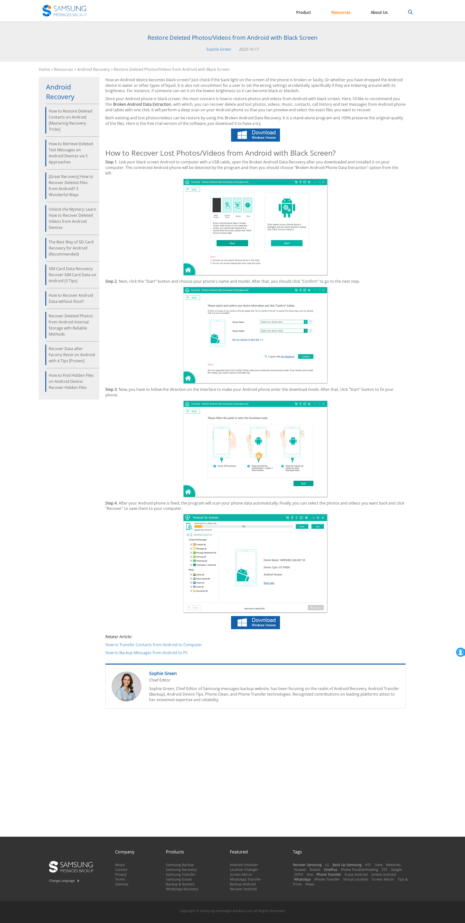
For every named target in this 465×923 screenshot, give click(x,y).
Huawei (300, 869)
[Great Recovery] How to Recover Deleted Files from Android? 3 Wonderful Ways (71, 185)
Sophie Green (218, 49)
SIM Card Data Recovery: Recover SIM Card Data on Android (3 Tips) (72, 274)
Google (396, 869)
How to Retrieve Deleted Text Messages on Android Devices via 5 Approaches (71, 153)
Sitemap (121, 884)
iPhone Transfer (327, 879)
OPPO (298, 874)
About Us (379, 12)
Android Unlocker (244, 864)
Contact (121, 869)
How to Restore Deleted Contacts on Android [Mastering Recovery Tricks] (70, 120)
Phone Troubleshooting (359, 869)
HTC (368, 864)
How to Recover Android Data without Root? (71, 298)
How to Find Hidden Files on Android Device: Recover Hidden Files (71, 381)
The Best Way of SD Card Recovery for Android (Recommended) (71, 248)
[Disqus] (255, 774)
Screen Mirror (241, 874)
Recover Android (243, 889)
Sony (379, 864)
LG (327, 864)
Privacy (120, 874)
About (120, 864)
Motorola (393, 864)
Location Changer (244, 869)
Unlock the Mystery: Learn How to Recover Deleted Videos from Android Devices (72, 218)
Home (44, 69)
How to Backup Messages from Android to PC (146, 652)
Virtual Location (355, 879)
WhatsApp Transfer (245, 879)
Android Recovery (93, 69)
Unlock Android (383, 874)
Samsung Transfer (180, 874)
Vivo (310, 874)
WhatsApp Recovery (182, 889)
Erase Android (356, 874)
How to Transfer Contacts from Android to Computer (153, 644)
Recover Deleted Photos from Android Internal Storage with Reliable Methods (71, 325)
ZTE (385, 869)
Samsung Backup (180, 864)
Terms (120, 879)
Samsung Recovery (181, 869)
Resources (340, 12)
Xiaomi (315, 869)
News (309, 884)
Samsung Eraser (179, 879)
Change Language (62, 880)
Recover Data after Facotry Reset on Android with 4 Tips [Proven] (72, 354)
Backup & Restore (180, 884)
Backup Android (243, 884)
